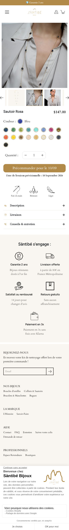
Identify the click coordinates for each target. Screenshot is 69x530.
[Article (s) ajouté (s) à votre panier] (63, 12)
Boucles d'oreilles (12, 391)
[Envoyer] (50, 371)
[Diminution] (25, 155)
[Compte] (56, 12)
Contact (7, 432)
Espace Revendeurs (12, 455)
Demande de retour (12, 436)
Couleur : (16, 121)
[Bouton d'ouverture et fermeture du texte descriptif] (64, 205)
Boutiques (30, 455)
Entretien (27, 432)
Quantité (11, 155)
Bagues (33, 395)
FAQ (17, 432)
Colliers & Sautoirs (33, 391)
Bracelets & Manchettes (14, 395)
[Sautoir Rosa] (16, 98)
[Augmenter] (42, 155)
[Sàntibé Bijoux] (34, 12)
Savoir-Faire (23, 413)
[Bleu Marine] (34, 98)
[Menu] (7, 12)
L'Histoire (8, 413)
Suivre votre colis (43, 432)
